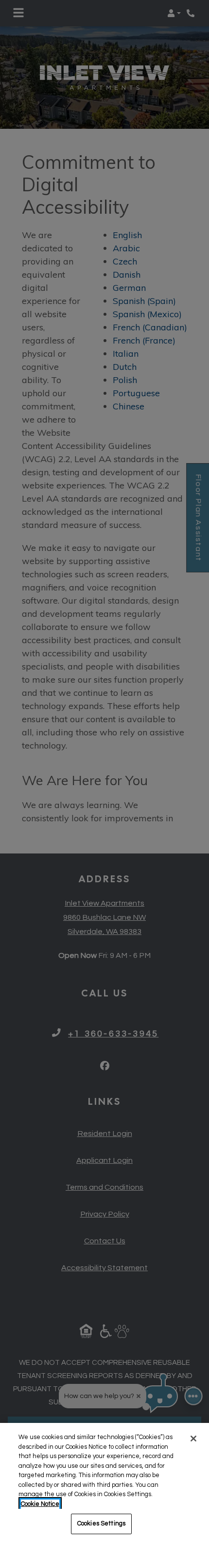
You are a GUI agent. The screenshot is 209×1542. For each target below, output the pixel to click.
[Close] (193, 1438)
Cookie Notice (40, 1504)
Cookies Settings (101, 1523)
